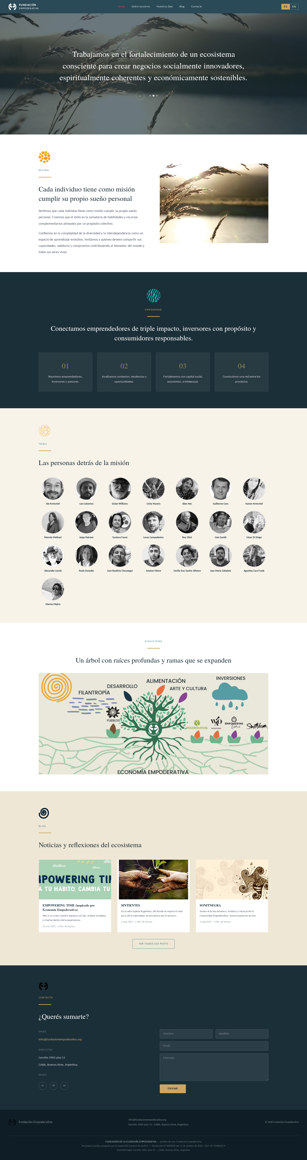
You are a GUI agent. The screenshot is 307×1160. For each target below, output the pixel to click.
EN (294, 6)
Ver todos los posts (153, 943)
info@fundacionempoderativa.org (60, 1039)
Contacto (196, 6)
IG (43, 1086)
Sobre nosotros (141, 6)
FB (53, 1086)
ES (286, 6)
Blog (182, 6)
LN (64, 1086)
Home (121, 6)
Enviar (173, 1088)
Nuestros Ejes (165, 6)
